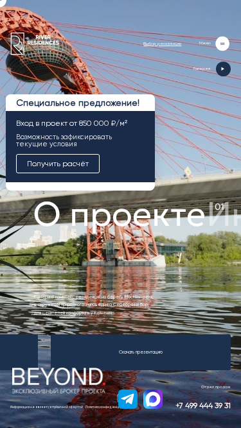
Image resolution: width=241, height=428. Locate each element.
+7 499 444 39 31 (203, 405)
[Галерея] (223, 69)
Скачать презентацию (140, 352)
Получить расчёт (58, 163)
